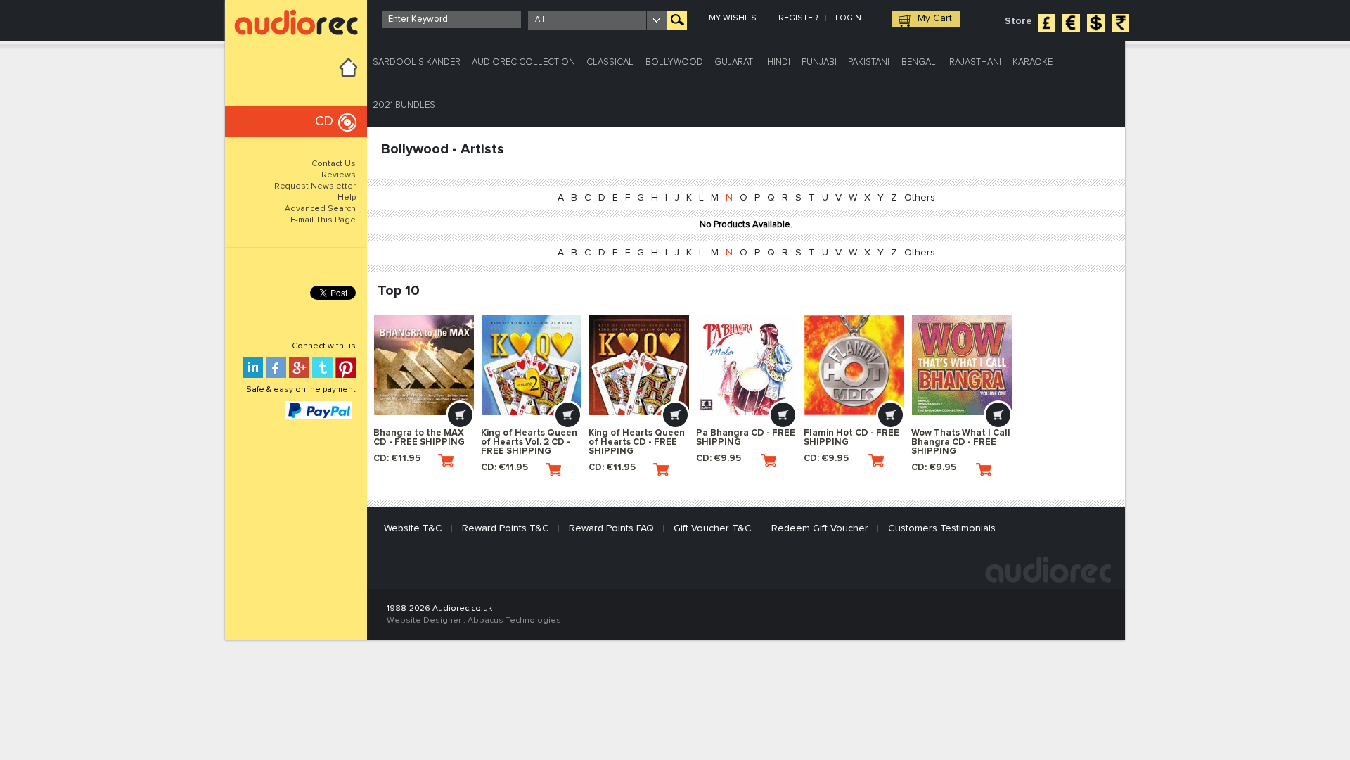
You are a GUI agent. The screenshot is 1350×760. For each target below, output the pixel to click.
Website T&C (413, 528)
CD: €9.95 (718, 458)
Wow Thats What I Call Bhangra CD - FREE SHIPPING (960, 442)
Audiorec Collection (523, 62)
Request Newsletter (315, 186)
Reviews (338, 175)
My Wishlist (735, 18)
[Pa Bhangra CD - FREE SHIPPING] (746, 365)
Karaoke (1032, 62)
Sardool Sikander (417, 62)
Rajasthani (975, 62)
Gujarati (734, 62)
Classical (610, 62)
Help (347, 198)
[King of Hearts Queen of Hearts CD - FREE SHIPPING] (639, 365)
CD (324, 121)
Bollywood (674, 62)
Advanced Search (320, 209)
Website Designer (424, 620)
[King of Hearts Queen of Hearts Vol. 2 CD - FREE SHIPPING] (531, 365)
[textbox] (451, 19)
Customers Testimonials (942, 528)
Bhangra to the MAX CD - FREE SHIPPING (419, 438)
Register (798, 18)
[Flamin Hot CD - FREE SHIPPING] (854, 365)
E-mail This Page (323, 220)
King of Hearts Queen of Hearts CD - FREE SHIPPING (637, 442)
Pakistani (868, 62)
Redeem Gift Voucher (819, 528)
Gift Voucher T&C (713, 528)
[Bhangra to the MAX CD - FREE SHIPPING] (424, 365)
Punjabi (819, 62)
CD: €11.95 (396, 458)
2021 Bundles (404, 105)
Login (848, 18)
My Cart (935, 18)
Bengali (919, 62)
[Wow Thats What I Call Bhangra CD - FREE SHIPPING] (961, 365)
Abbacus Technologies (514, 620)
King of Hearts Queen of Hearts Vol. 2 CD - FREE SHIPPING (529, 442)
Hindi (778, 62)
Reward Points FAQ (611, 528)
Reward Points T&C (505, 528)
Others (919, 198)
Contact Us (333, 164)
